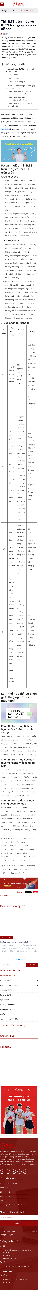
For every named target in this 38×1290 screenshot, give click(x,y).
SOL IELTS (5, 129)
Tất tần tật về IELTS (28, 11)
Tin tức (14, 11)
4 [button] (19, 959)
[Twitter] (14, 1171)
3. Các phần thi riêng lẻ (16, 82)
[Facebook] (2, 1171)
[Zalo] (8, 1171)
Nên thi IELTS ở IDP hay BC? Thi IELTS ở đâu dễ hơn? (18, 943)
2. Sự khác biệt (13, 78)
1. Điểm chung (13, 74)
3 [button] (16, 959)
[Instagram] (25, 1171)
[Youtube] (19, 1171)
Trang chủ (5, 11)
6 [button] (24, 959)
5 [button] (21, 959)
